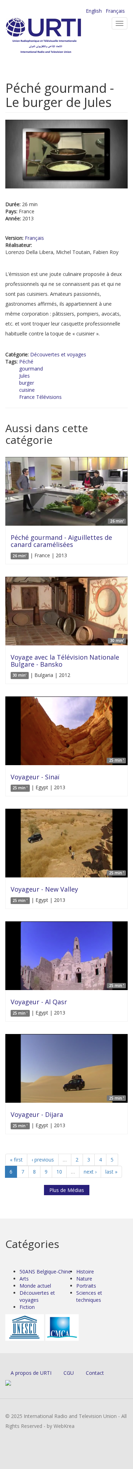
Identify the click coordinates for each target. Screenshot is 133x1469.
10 (59, 1171)
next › (90, 1171)
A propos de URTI (31, 1372)
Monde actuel (35, 1285)
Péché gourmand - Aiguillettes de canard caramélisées (61, 541)
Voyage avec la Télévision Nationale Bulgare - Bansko (65, 660)
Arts (24, 1278)
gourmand (31, 368)
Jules (24, 375)
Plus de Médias (66, 1190)
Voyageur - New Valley (44, 889)
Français (115, 10)
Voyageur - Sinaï (35, 777)
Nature (84, 1278)
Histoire (85, 1271)
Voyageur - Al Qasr (39, 1002)
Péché (26, 361)
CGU (68, 1372)
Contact (95, 1372)
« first (16, 1159)
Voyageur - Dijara (37, 1114)
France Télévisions (40, 397)
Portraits (86, 1285)
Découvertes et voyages (58, 354)
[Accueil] (55, 35)
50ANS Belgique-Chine (45, 1271)
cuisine (27, 389)
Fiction (27, 1307)
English (94, 10)
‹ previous (43, 1159)
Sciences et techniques (89, 1296)
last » (111, 1171)
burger (26, 382)
